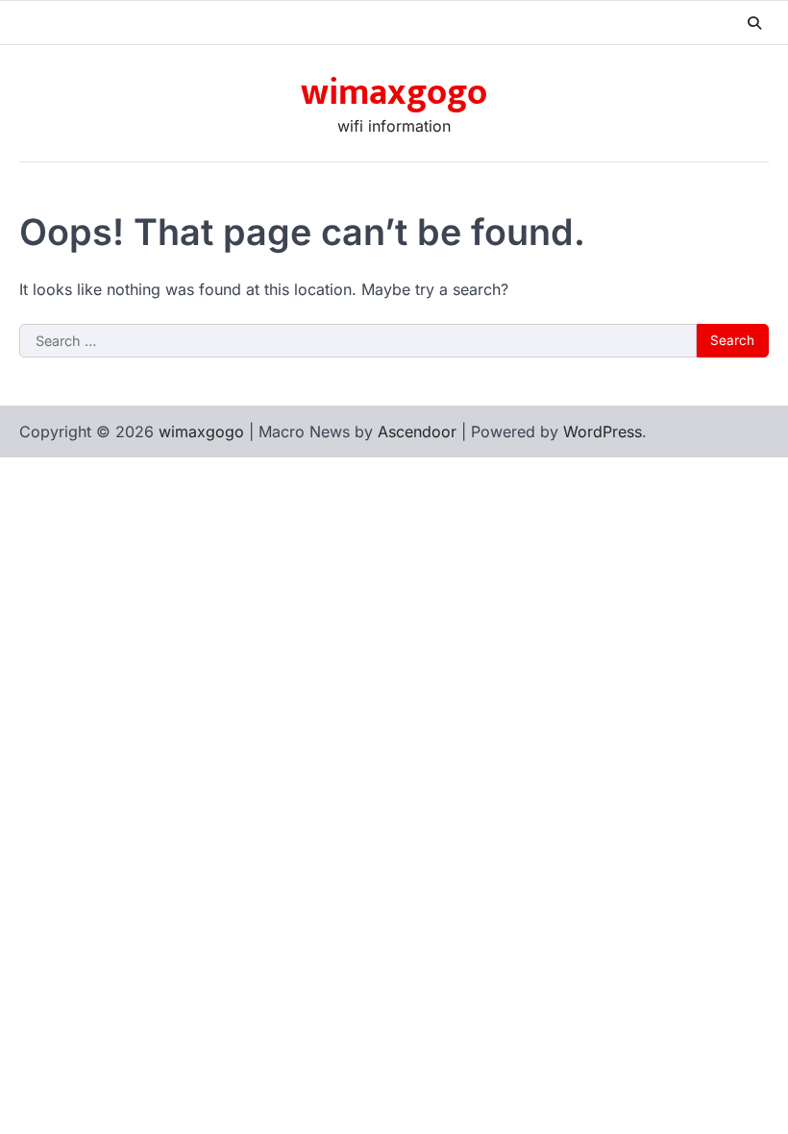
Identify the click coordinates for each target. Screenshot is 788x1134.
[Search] (754, 23)
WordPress (602, 431)
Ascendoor (417, 431)
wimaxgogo (394, 92)
